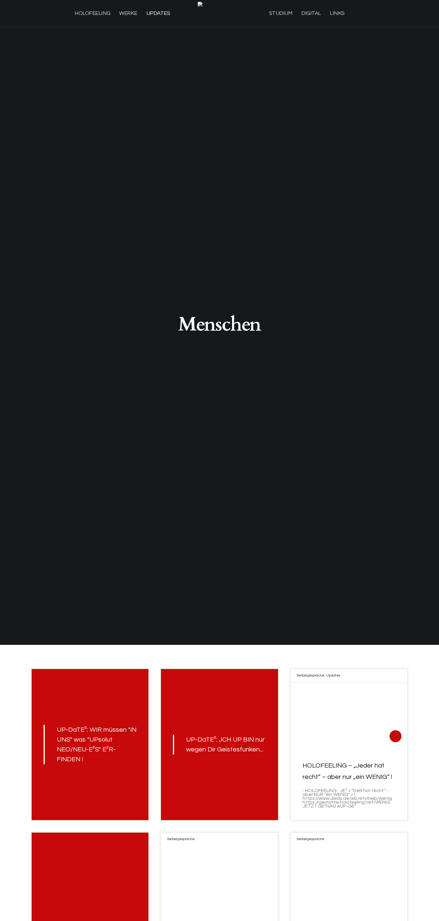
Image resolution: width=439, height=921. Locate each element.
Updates (333, 675)
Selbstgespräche (310, 675)
